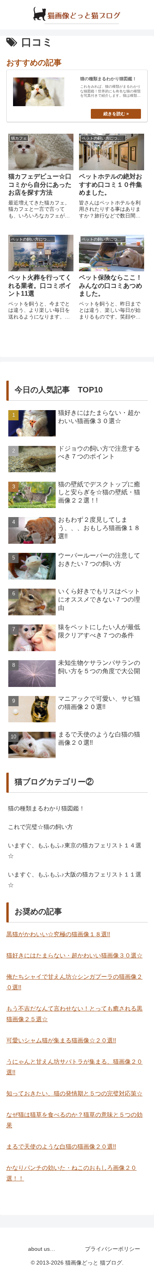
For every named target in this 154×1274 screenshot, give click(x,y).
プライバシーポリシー (112, 1249)
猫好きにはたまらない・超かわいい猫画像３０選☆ (74, 955)
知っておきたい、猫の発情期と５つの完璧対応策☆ (74, 1093)
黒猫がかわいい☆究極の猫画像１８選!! (58, 934)
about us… (41, 1249)
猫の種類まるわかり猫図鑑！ (46, 808)
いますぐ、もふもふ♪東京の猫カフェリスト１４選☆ (74, 850)
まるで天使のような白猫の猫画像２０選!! (61, 1146)
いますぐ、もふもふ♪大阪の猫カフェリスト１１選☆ (74, 879)
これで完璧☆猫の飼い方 (40, 826)
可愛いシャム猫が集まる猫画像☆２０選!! (61, 1040)
